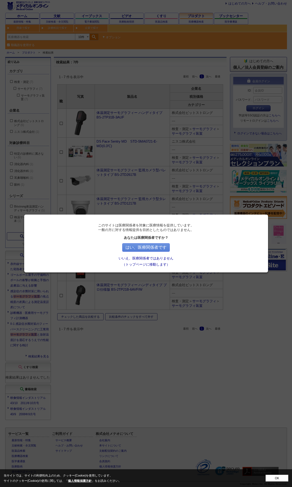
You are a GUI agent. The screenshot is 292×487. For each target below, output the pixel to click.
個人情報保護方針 (80, 480)
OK (277, 478)
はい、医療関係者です (146, 247)
